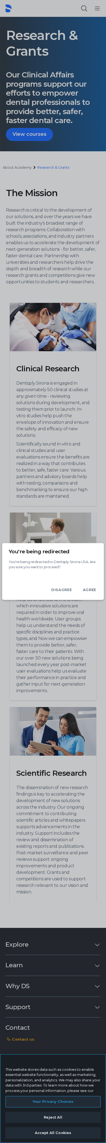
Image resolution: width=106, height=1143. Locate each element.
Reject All (53, 1117)
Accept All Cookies (53, 1133)
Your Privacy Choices (53, 1101)
